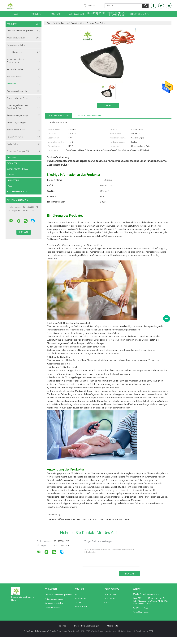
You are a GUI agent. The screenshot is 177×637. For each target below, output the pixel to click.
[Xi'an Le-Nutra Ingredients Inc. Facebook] (153, 5)
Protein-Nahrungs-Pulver (23, 98)
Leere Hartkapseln (23, 52)
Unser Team (81, 607)
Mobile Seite (112, 626)
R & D (106, 603)
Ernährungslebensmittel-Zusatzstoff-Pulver (23, 106)
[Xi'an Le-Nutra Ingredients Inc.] (11, 221)
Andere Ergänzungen (23, 123)
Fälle (9, 186)
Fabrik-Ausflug (76, 14)
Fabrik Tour (13, 163)
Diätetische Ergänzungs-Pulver (23, 31)
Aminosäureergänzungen (23, 115)
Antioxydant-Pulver (23, 69)
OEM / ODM (109, 599)
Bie (76, 595)
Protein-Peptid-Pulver (23, 130)
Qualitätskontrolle (96, 14)
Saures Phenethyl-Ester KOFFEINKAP (114, 519)
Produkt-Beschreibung (89, 116)
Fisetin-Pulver (23, 144)
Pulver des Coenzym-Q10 (23, 151)
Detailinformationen (58, 116)
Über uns (55, 14)
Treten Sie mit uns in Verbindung (116, 14)
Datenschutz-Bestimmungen (86, 626)
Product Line (110, 595)
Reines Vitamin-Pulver (23, 45)
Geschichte (81, 599)
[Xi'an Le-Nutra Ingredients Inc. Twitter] (161, 5)
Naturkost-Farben (23, 77)
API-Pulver (23, 84)
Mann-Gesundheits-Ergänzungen (23, 61)
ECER (151, 631)
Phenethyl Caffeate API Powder (61, 519)
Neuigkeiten (13, 180)
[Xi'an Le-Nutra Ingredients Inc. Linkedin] (168, 5)
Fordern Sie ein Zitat (139, 14)
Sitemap (62, 626)
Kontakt (11, 175)
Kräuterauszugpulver (23, 38)
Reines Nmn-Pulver (23, 137)
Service (79, 603)
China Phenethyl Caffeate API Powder (40, 631)
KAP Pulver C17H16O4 (87, 519)
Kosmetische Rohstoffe (23, 91)
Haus (15, 14)
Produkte (36, 14)
